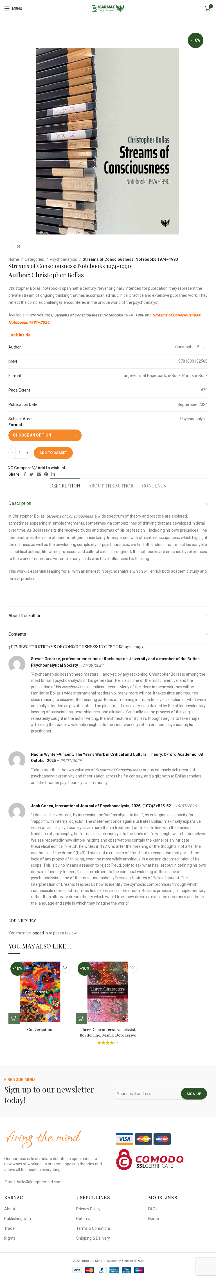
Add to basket (53, 453)
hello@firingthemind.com (39, 1182)
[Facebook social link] (25, 474)
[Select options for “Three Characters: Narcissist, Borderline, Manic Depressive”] (81, 1018)
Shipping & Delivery (93, 1238)
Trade (9, 1228)
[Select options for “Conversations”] (14, 1018)
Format (15, 424)
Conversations (40, 1029)
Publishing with (17, 1218)
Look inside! (20, 335)
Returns (83, 1218)
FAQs (153, 1209)
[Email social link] (38, 474)
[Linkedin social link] (53, 474)
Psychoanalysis (64, 259)
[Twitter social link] (31, 474)
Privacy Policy (88, 1209)
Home (14, 259)
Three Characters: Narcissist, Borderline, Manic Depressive (108, 1032)
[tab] (65, 484)
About (9, 1209)
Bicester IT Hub (132, 1261)
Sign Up (193, 1094)
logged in (40, 933)
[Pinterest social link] (46, 474)
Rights (9, 1238)
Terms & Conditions (93, 1228)
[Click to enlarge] (18, 246)
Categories (35, 259)
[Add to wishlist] (65, 967)
